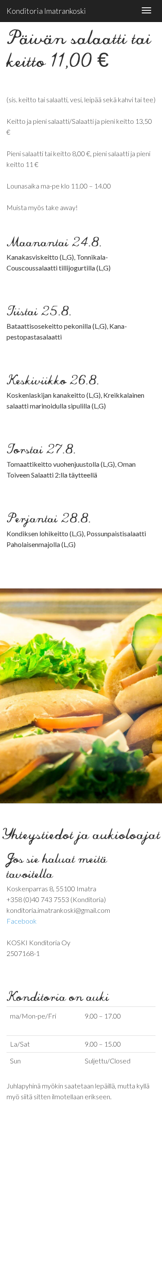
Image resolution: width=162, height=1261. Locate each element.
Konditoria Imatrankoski (46, 11)
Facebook (21, 921)
